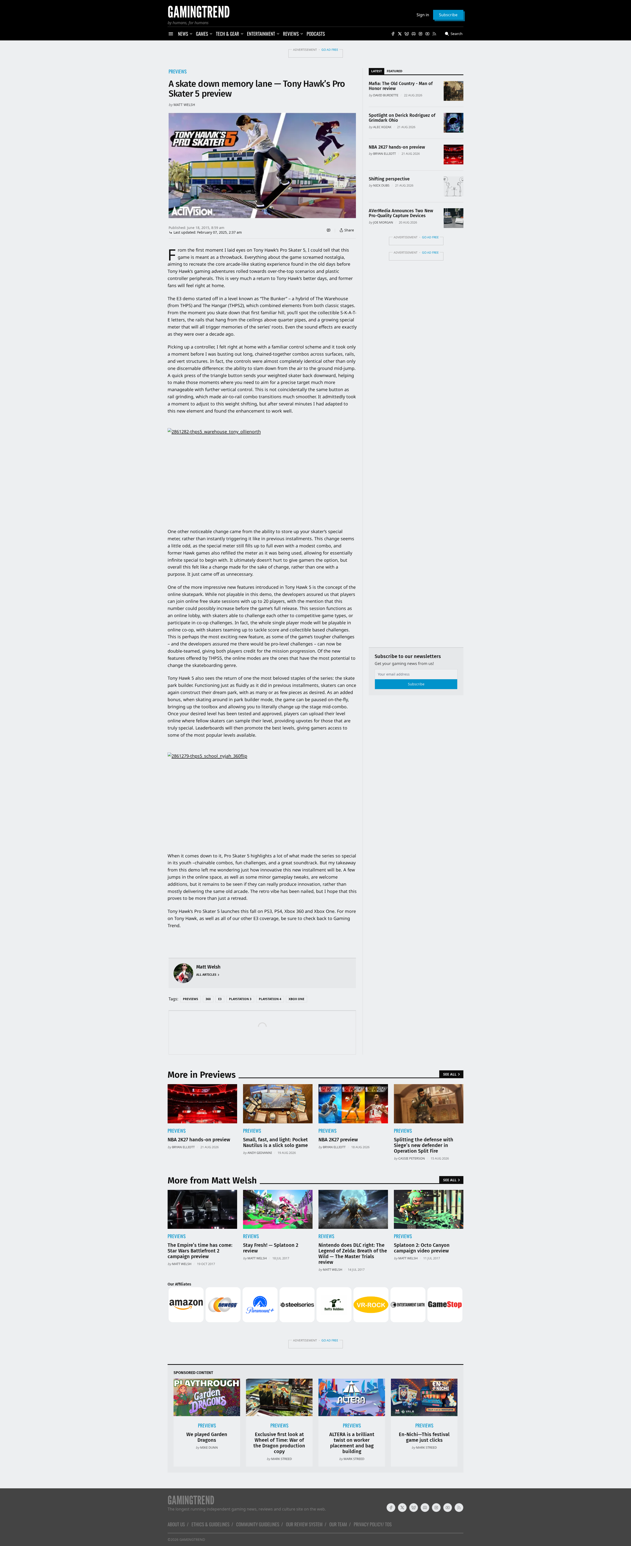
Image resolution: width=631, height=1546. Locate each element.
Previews (178, 71)
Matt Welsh (184, 104)
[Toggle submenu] (191, 34)
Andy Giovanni (259, 1152)
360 (208, 999)
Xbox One (296, 999)
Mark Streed (281, 1459)
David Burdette (385, 95)
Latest (376, 71)
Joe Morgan (383, 222)
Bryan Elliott (384, 153)
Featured (394, 71)
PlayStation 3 (240, 999)
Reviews (251, 1236)
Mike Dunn (209, 1447)
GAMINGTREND (192, 1539)
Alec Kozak (382, 127)
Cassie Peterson (411, 1158)
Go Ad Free (329, 50)
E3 (220, 999)
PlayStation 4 (270, 999)
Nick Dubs (381, 185)
